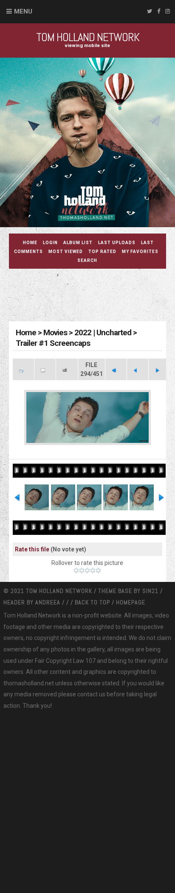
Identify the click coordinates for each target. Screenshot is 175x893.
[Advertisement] (92, 296)
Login (50, 242)
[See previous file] (137, 369)
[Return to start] (115, 369)
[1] (76, 570)
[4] (93, 570)
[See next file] (159, 369)
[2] (82, 570)
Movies (55, 332)
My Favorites (140, 251)
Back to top (92, 602)
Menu (23, 11)
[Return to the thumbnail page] (23, 369)
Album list (78, 242)
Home (30, 242)
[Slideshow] (66, 369)
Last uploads (116, 242)
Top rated (102, 251)
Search (87, 260)
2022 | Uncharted (102, 332)
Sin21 (151, 591)
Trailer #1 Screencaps (53, 343)
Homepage (130, 602)
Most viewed (65, 251)
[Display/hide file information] (45, 369)
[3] (87, 570)
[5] (98, 570)
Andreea (48, 602)
